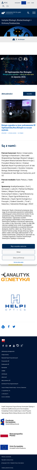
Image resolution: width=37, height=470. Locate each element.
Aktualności (4, 133)
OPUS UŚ (4, 377)
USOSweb (4, 374)
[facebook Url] (3, 346)
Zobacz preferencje (18, 258)
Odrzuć (18, 252)
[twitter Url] (10, 346)
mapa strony (5, 354)
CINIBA (3, 370)
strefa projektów (17, 2)
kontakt (32, 2)
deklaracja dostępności (8, 351)
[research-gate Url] (22, 346)
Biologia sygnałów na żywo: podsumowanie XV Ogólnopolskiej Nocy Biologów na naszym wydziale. (18, 127)
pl (4, 6)
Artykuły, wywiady (12, 133)
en (7, 6)
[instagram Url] (6, 346)
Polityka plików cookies (18, 262)
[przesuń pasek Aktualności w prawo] (32, 111)
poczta (29, 2)
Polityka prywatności (6, 456)
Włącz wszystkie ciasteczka (18, 246)
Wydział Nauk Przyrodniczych (10, 358)
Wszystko (29, 94)
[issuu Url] (18, 346)
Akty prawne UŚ (6, 380)
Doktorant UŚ (5, 364)
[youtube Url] (14, 346)
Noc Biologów (20, 133)
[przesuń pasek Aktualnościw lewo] (5, 111)
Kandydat (4, 367)
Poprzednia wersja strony (7, 460)
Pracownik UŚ (5, 361)
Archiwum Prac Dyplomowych (10, 383)
